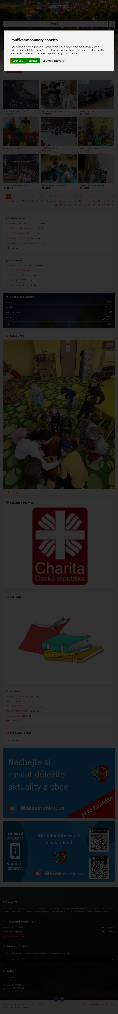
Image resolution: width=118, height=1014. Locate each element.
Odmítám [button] (33, 61)
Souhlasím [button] (18, 61)
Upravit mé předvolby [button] (53, 61)
